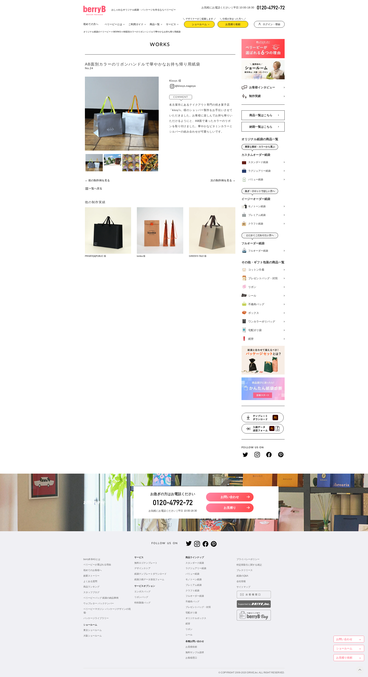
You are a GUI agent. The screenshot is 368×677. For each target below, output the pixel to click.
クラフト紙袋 (192, 590)
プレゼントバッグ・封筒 (198, 607)
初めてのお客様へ (92, 570)
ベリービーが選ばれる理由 (97, 564)
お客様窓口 (191, 657)
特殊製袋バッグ (142, 602)
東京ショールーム (92, 630)
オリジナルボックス (196, 618)
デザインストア (142, 568)
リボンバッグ (141, 597)
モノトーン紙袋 (194, 579)
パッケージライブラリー (96, 618)
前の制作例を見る (99, 180)
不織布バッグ (192, 601)
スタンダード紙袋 (195, 563)
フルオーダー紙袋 (195, 596)
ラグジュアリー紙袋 (196, 568)
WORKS (117, 32)
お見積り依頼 (233, 23)
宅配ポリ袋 (191, 612)
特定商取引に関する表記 (249, 564)
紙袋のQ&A (242, 575)
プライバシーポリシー (248, 559)
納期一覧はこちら (260, 126)
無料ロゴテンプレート (145, 563)
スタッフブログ (91, 592)
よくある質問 (90, 581)
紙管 (188, 623)
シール (189, 634)
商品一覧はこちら (260, 115)
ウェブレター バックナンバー (98, 603)
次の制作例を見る (221, 180)
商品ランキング (91, 586)
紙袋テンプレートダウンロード (150, 574)
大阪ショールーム (92, 635)
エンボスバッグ (142, 591)
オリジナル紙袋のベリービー (97, 32)
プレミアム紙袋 (194, 585)
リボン (189, 629)
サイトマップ (243, 587)
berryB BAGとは (91, 559)
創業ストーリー (91, 575)
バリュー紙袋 (192, 574)
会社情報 (241, 581)
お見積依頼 (191, 647)
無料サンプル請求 (195, 652)
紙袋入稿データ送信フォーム (149, 579)
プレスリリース (245, 570)
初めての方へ (90, 24)
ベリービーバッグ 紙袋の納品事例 (100, 598)
